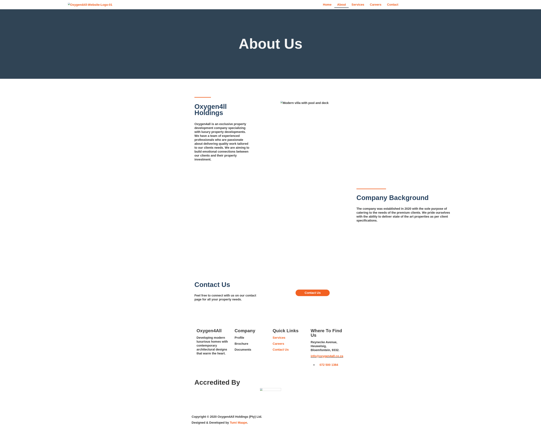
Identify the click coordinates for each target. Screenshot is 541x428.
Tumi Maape (238, 422)
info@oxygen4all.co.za (327, 356)
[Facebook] (314, 373)
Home (327, 4)
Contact (392, 4)
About (341, 4)
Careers (375, 4)
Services (358, 4)
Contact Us (281, 349)
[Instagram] (322, 373)
